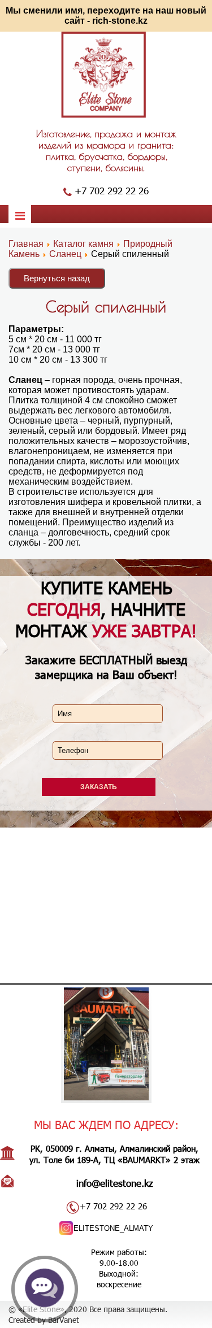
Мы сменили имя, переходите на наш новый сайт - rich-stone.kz (106, 15)
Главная (26, 244)
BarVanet (63, 1319)
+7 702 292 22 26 (112, 190)
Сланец (65, 254)
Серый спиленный (106, 306)
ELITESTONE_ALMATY (113, 1228)
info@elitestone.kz (114, 1183)
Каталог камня (83, 244)
